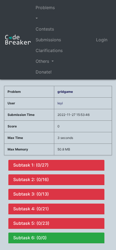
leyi (60, 103)
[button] (49, 18)
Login (101, 39)
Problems (45, 7)
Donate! (44, 72)
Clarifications (49, 50)
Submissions (48, 39)
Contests (45, 29)
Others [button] (43, 61)
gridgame (65, 92)
